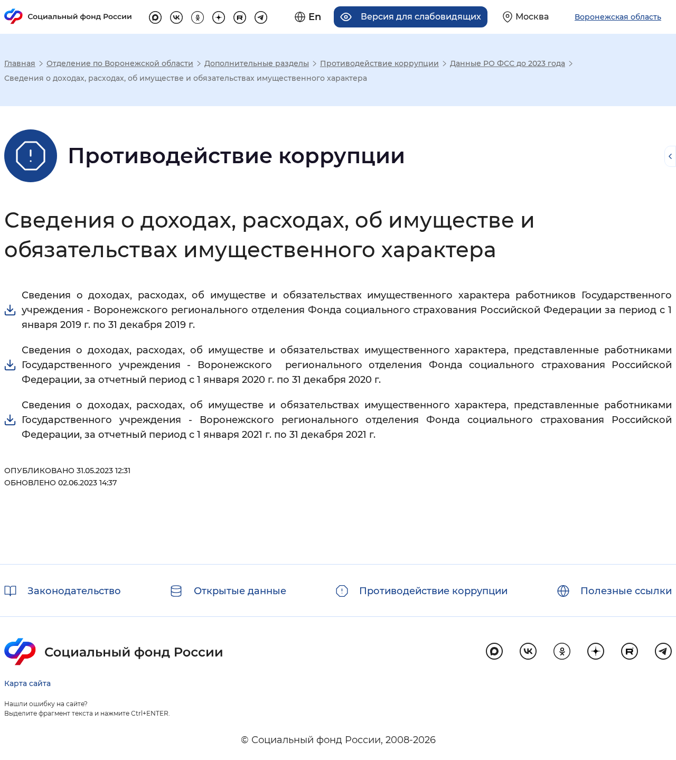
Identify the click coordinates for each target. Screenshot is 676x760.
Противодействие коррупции (379, 63)
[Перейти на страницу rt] (239, 16)
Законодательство (74, 591)
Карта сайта (27, 683)
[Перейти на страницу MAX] (155, 16)
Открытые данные (240, 591)
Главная (19, 63)
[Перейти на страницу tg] (261, 16)
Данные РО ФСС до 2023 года (507, 63)
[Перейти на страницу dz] (218, 16)
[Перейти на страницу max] (494, 651)
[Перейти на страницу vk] (176, 16)
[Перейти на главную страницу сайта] (68, 16)
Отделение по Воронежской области (119, 63)
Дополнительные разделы (256, 63)
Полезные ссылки (626, 591)
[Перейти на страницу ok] (197, 16)
